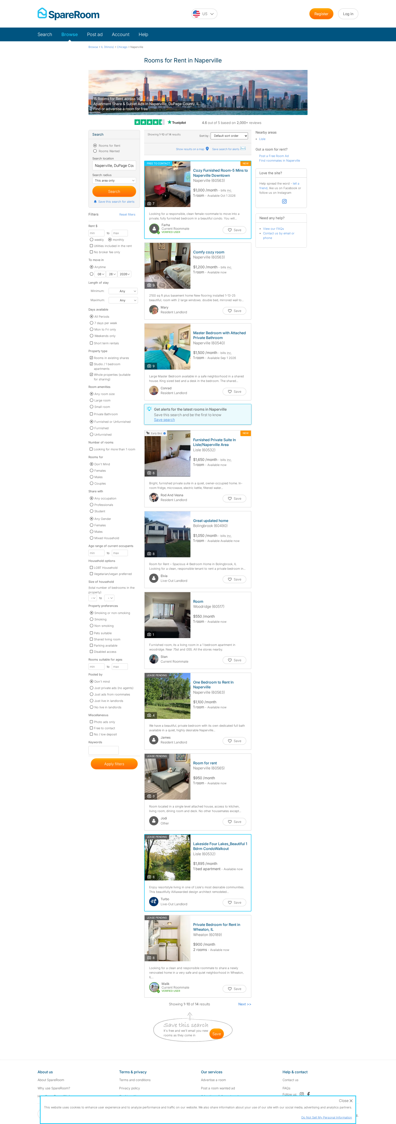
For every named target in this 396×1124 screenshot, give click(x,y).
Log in (348, 13)
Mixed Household (106, 538)
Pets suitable (103, 633)
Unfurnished (103, 434)
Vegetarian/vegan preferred (113, 574)
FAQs (286, 1088)
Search (45, 34)
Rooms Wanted (109, 151)
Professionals (103, 505)
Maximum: (98, 300)
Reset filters (127, 214)
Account (120, 34)
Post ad (95, 34)
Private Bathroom (106, 414)
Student (99, 511)
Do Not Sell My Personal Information (326, 1117)
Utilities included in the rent (113, 246)
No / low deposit (105, 734)
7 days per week (105, 323)
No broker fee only (107, 252)
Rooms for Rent (109, 145)
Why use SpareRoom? (54, 1088)
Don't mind (102, 681)
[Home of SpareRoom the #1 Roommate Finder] (68, 13)
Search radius (102, 175)
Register (321, 13)
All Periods (101, 316)
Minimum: (97, 291)
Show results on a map (190, 149)
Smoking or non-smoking (112, 613)
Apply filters (114, 764)
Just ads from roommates (112, 694)
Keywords (95, 743)
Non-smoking (104, 626)
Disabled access (105, 651)
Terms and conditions (135, 1080)
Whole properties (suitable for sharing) (112, 377)
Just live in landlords (108, 701)
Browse (69, 34)
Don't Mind (102, 464)
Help (143, 34)
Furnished (101, 428)
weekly (99, 239)
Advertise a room (213, 1080)
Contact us (290, 1080)
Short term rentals (106, 343)
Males (98, 477)
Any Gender (102, 519)
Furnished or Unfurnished (112, 421)
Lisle (262, 139)
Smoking (100, 619)
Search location (103, 158)
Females (100, 470)
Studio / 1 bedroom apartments (107, 366)
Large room (102, 400)
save (216, 1034)
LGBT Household (106, 567)
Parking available (105, 645)
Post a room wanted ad (218, 1088)
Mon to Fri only (105, 329)
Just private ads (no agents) (113, 688)
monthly (118, 239)
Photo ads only (104, 722)
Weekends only (105, 336)
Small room (102, 407)
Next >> (244, 1004)
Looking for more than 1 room (114, 449)
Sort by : (205, 135)
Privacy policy (129, 1088)
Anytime (100, 267)
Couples (100, 483)
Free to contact (104, 728)
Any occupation (105, 498)
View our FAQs (273, 228)
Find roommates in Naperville (279, 160)
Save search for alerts (226, 149)
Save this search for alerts (116, 201)
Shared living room (107, 639)
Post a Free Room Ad (274, 156)
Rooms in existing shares (111, 358)
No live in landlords (107, 707)
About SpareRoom (51, 1080)
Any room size (104, 394)
